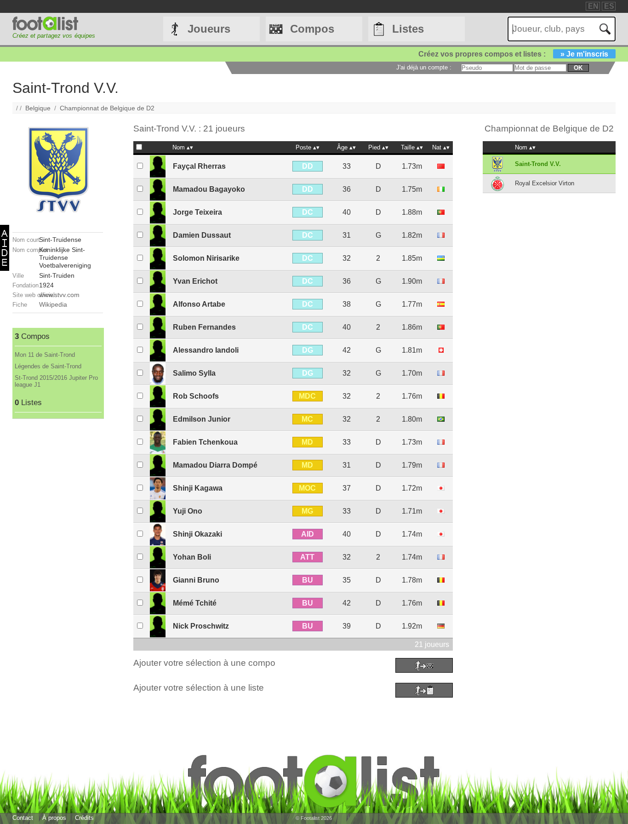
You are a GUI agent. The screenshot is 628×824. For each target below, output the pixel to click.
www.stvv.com (59, 294)
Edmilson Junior (201, 419)
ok (578, 67)
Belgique (38, 108)
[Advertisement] (57, 557)
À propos (54, 817)
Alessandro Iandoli (206, 350)
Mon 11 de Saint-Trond (45, 354)
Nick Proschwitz (201, 626)
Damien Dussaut (202, 235)
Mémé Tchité (195, 603)
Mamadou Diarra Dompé (215, 465)
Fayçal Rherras (199, 166)
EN (593, 6)
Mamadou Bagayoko (209, 189)
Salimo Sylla (194, 373)
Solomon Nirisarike (206, 258)
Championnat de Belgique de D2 (107, 108)
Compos (312, 29)
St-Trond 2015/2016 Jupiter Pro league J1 (56, 381)
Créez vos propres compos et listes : (513, 54)
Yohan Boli (192, 557)
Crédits (84, 817)
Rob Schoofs (196, 396)
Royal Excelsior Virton (544, 183)
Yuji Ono (187, 511)
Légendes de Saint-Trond (48, 366)
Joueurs (209, 29)
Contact (22, 817)
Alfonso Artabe (199, 304)
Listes (408, 29)
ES (609, 6)
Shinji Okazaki (197, 534)
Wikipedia (53, 304)
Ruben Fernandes (204, 327)
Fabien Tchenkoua (205, 442)
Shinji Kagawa (198, 488)
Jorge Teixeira (197, 212)
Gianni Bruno (196, 580)
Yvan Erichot (195, 281)
